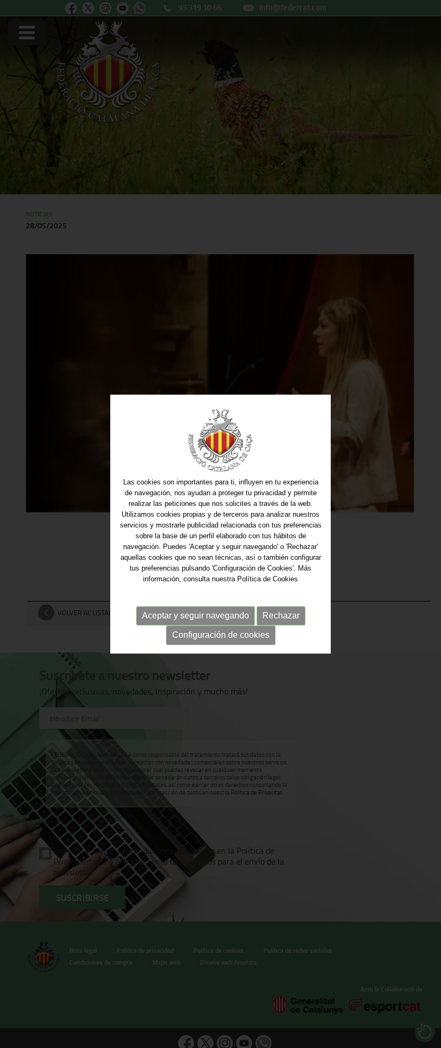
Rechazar (281, 615)
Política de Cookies (267, 579)
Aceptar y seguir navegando (195, 615)
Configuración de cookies (220, 634)
